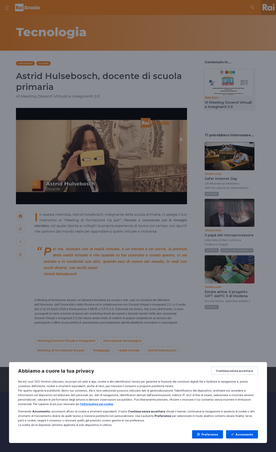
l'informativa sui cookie (96, 404)
